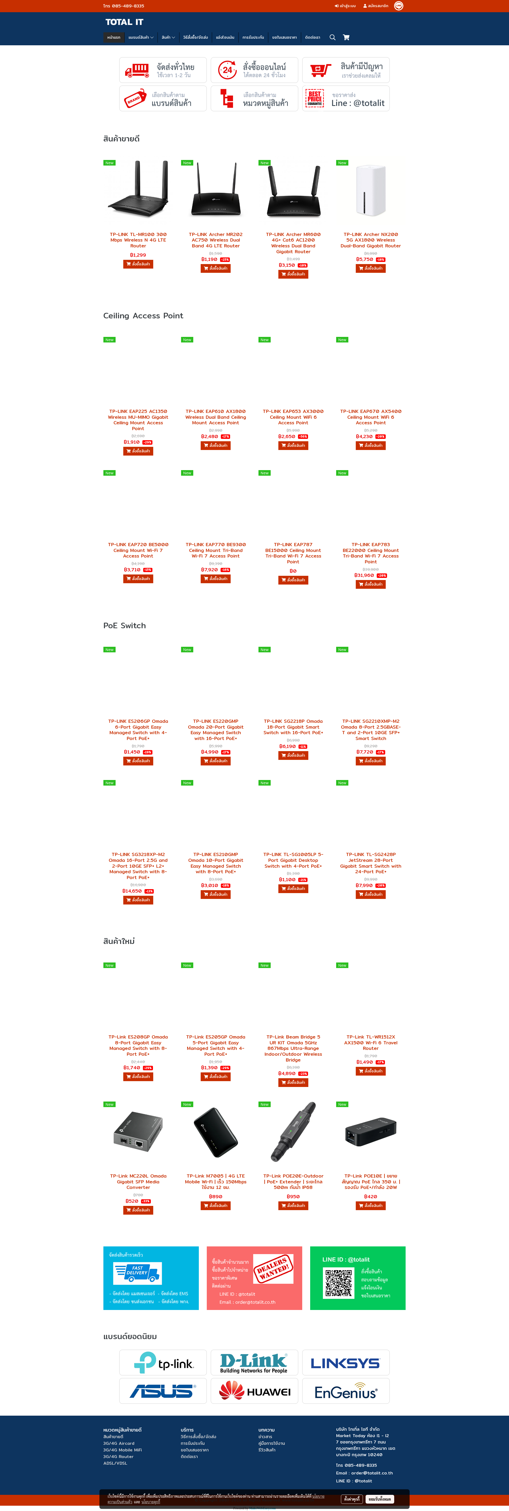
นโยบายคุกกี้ (151, 1501)
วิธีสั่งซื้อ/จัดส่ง (195, 37)
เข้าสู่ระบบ (347, 6)
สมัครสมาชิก (377, 6)
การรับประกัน (253, 37)
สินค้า (167, 37)
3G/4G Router (118, 1456)
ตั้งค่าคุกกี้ (351, 1499)
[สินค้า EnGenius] (346, 1390)
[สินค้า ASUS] (163, 1390)
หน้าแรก (113, 37)
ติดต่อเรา (312, 37)
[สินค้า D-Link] (254, 1362)
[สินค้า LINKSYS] (346, 1362)
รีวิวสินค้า (266, 1450)
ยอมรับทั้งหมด (380, 1499)
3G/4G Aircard (118, 1443)
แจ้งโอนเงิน (225, 37)
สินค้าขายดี (113, 1436)
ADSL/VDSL (115, 1463)
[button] (333, 37)
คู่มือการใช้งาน (271, 1443)
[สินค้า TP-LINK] (163, 1362)
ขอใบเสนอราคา (284, 37)
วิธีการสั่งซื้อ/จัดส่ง (198, 1436)
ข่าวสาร (265, 1436)
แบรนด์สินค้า (139, 37)
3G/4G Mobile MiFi (122, 1450)
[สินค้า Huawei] (254, 1390)
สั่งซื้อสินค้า (140, 264)
